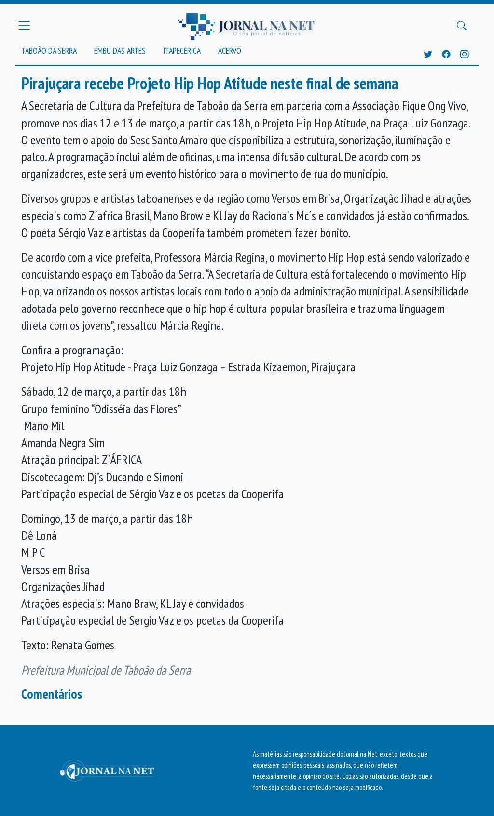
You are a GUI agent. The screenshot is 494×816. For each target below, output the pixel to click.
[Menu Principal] (24, 25)
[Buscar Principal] (462, 25)
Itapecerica (182, 50)
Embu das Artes (120, 50)
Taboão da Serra (49, 50)
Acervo (229, 50)
